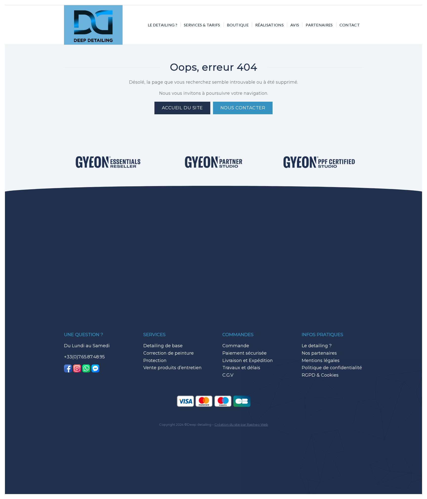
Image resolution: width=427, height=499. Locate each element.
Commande (235, 345)
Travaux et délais (241, 367)
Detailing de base (163, 345)
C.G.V (228, 375)
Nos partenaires (319, 353)
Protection (155, 360)
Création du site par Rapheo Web (241, 424)
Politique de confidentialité (332, 367)
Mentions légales (321, 360)
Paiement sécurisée (244, 353)
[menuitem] (162, 25)
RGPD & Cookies (320, 375)
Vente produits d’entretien (172, 367)
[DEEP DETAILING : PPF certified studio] (319, 162)
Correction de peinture (168, 353)
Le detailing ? (317, 345)
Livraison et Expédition (247, 360)
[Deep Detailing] (93, 25)
